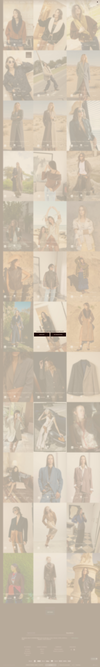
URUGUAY (41, 334)
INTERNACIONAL (58, 334)
